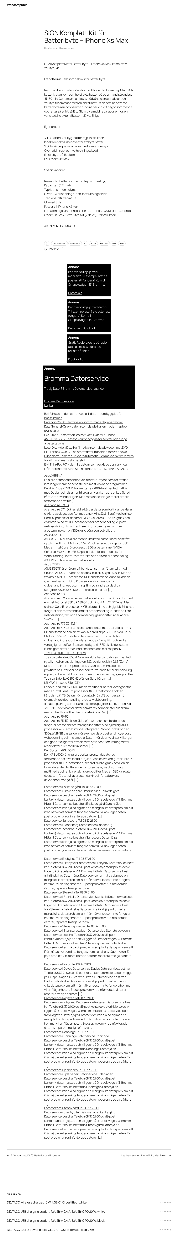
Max (114, 243)
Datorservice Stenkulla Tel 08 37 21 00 (69, 892)
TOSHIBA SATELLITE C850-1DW (65, 653)
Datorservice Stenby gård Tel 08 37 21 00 (71, 1108)
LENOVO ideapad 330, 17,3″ (62, 683)
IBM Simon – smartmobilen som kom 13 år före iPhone (80, 435)
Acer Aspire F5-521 (57, 716)
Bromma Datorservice (59, 401)
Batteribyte (75, 243)
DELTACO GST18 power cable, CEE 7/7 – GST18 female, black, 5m (50, 1229)
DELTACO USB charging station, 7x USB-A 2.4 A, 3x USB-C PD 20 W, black (56, 1220)
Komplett (104, 243)
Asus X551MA (53, 475)
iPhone (93, 243)
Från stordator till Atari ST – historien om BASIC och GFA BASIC (86, 469)
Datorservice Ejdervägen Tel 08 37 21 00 (70, 1070)
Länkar (48, 405)
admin (55, 48)
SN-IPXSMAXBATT (54, 248)
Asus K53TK (52, 564)
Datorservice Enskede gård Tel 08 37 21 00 (72, 787)
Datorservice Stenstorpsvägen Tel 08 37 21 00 (75, 926)
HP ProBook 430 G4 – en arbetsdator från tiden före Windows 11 (87, 452)
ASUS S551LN (53, 535)
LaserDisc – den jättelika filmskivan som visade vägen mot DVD (86, 447)
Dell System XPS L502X (59, 750)
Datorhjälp (75, 293)
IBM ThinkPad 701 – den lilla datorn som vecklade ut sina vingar (86, 464)
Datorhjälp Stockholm (82, 328)
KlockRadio (75, 359)
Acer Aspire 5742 (55, 594)
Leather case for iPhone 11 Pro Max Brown (144, 1155)
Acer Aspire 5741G (56, 505)
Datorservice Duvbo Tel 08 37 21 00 (67, 964)
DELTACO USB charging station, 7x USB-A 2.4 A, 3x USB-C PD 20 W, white (56, 1211)
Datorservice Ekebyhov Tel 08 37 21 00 (69, 859)
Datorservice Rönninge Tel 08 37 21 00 (69, 1032)
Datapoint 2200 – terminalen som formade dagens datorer (83, 422)
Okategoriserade (66, 48)
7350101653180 (59, 243)
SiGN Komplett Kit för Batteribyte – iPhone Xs (35, 1155)
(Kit (47, 243)
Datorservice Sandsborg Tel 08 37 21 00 (70, 820)
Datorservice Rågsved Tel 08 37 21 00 (69, 998)
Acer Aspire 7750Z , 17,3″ (60, 623)
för (85, 243)
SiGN (122, 243)
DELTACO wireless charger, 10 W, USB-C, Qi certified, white (47, 1202)
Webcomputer (17, 5)
